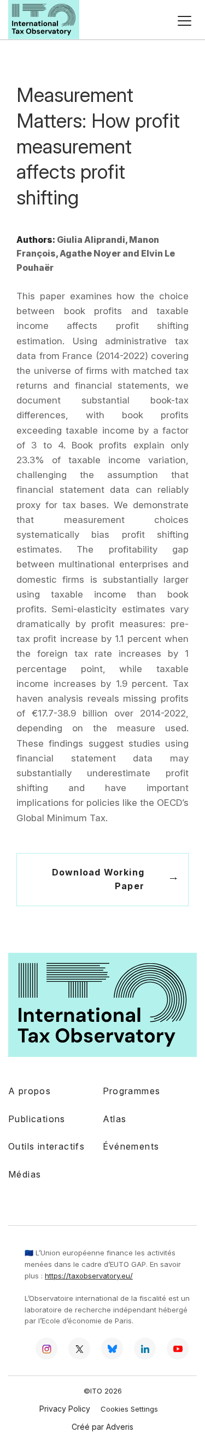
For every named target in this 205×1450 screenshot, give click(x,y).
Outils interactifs (46, 1146)
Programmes (132, 1090)
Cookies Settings (129, 1409)
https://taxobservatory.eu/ (89, 1275)
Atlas (115, 1118)
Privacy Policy (64, 1408)
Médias (24, 1174)
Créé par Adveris (102, 1426)
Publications (37, 1118)
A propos (29, 1090)
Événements (131, 1146)
